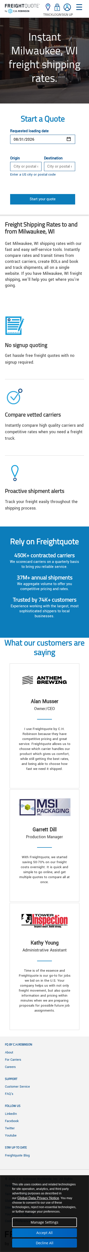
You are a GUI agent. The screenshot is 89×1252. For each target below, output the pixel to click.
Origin (15, 158)
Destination (53, 158)
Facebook (12, 1121)
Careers (10, 1067)
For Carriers (13, 1059)
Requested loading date (29, 131)
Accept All (44, 1232)
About (9, 1052)
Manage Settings (44, 1222)
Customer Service (17, 1086)
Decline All (44, 1243)
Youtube (11, 1135)
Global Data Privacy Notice (38, 1198)
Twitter (10, 1128)
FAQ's (9, 1094)
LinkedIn (11, 1114)
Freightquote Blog (17, 1155)
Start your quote (43, 199)
